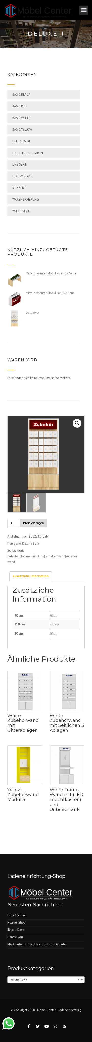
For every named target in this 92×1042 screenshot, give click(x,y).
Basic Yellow (22, 129)
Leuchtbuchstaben (27, 153)
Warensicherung (25, 199)
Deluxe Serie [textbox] (44, 980)
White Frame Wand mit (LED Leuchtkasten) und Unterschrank (66, 799)
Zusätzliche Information (30, 576)
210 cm (54, 624)
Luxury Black (22, 176)
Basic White (21, 118)
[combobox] (46, 979)
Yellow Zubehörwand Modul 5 (23, 794)
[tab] (30, 576)
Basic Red (19, 106)
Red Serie (19, 188)
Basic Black (21, 95)
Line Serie (19, 164)
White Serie (21, 211)
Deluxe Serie (22, 141)
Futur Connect (16, 915)
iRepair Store (16, 930)
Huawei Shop (16, 922)
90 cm (53, 615)
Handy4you (15, 937)
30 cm (53, 633)
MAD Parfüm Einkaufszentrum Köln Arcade (36, 944)
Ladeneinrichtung (69, 1010)
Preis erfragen (33, 523)
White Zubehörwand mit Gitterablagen (23, 723)
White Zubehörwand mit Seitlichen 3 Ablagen (67, 723)
